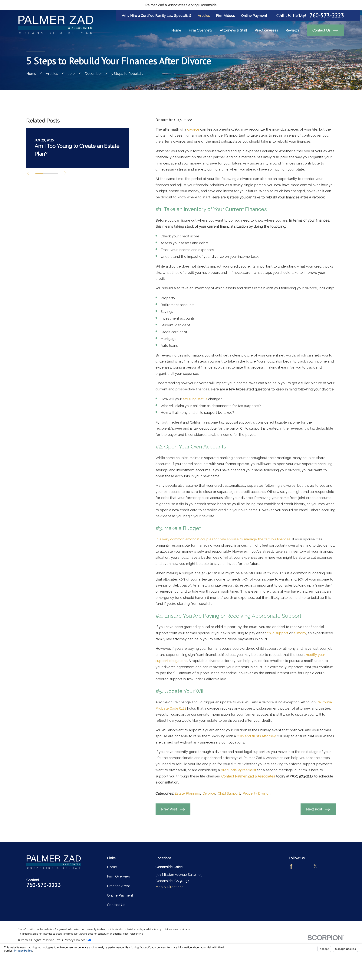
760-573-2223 (327, 15)
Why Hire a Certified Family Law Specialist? (157, 16)
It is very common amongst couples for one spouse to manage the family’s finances (223, 539)
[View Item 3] (54, 173)
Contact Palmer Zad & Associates (248, 776)
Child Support (229, 793)
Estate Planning (187, 793)
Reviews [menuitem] (292, 30)
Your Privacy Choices (71, 940)
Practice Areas (118, 886)
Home (112, 867)
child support (277, 633)
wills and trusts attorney (256, 736)
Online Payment (254, 16)
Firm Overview (119, 876)
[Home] (55, 25)
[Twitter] (315, 866)
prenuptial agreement (238, 770)
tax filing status (195, 399)
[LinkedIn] (327, 866)
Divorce (209, 793)
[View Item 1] (39, 173)
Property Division (257, 793)
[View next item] (65, 173)
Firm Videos (225, 16)
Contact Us (116, 905)
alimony (300, 633)
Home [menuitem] (176, 30)
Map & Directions (169, 887)
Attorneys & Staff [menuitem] (233, 30)
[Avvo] (303, 866)
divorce (193, 129)
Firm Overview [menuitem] (200, 30)
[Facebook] (291, 866)
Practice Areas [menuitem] (266, 30)
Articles (204, 16)
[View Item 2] (47, 173)
